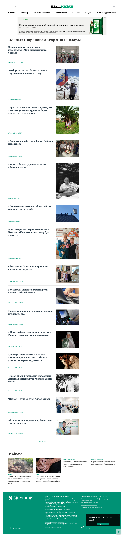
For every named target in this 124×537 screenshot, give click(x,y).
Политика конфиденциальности (53, 527)
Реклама (76, 13)
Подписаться (102, 524)
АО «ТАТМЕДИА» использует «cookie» (54, 522)
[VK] (10, 498)
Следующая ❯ (43, 441)
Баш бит (11, 13)
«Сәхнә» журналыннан (106, 13)
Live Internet (84, 529)
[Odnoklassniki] (21, 498)
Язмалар (24, 13)
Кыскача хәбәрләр (42, 13)
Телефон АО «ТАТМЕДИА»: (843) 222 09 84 (91, 507)
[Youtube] (26, 498)
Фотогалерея (61, 13)
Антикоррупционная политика (89, 505)
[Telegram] (16, 498)
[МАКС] (31, 498)
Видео (88, 13)
